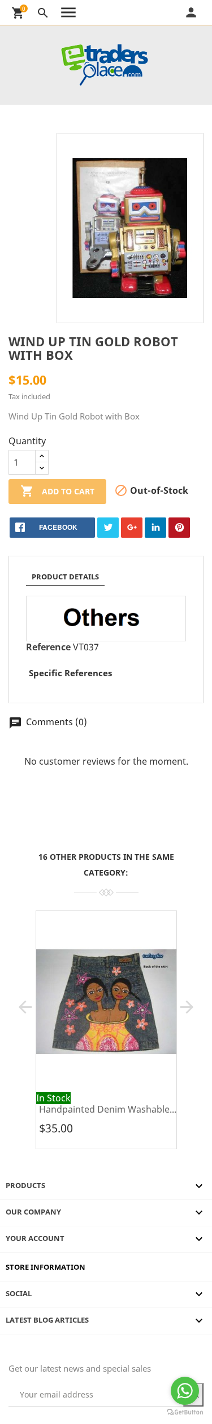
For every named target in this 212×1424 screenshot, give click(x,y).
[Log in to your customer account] (205, 12)
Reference (48, 647)
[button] (25, 1007)
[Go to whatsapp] (185, 1391)
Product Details (65, 577)
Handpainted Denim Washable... (107, 1109)
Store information (45, 1267)
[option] (106, 1034)
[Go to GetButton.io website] (185, 1412)
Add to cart (57, 491)
